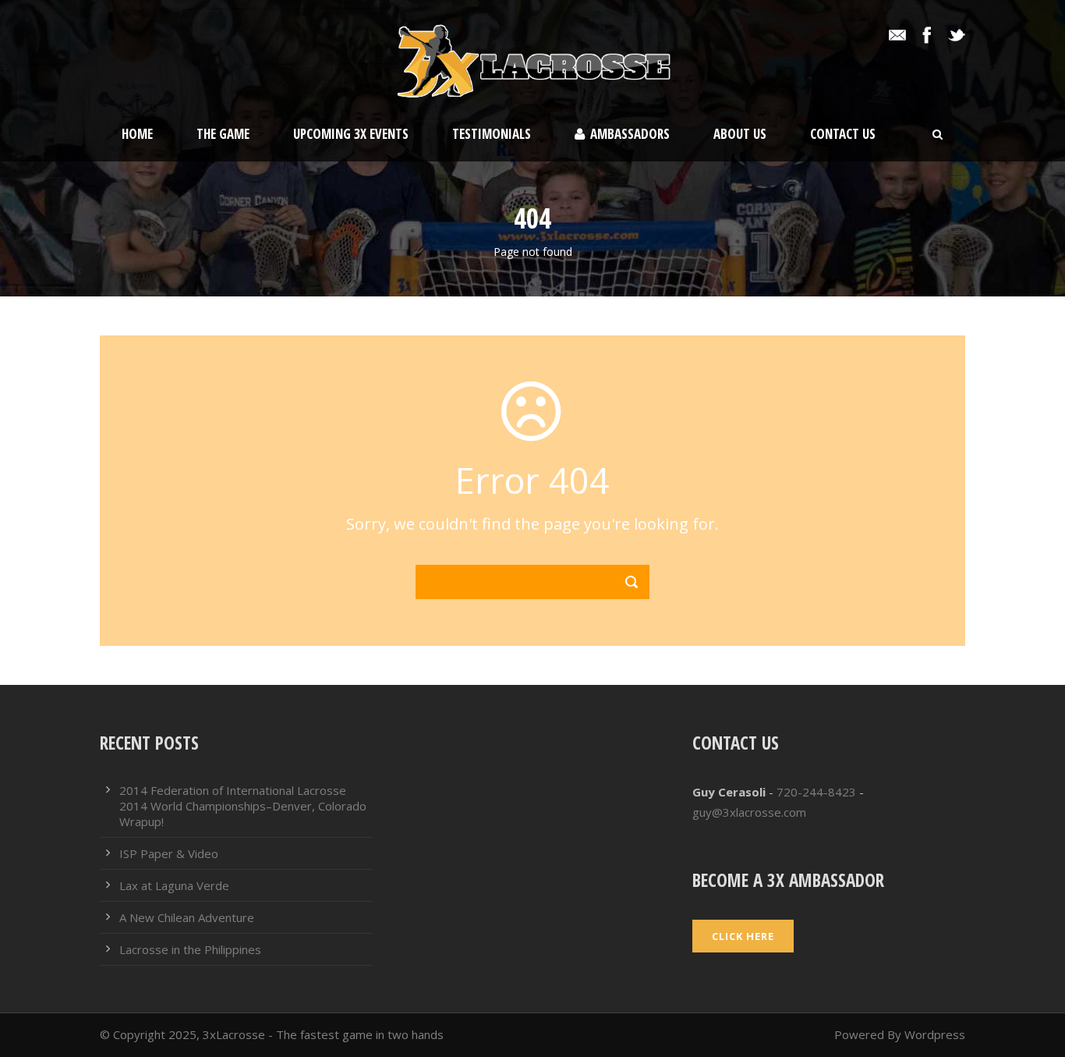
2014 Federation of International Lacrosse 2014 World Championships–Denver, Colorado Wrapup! (242, 805)
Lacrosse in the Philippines (190, 949)
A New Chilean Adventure (186, 917)
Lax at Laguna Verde (174, 885)
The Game (222, 134)
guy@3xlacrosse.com (749, 812)
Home (137, 134)
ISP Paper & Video (168, 853)
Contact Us (843, 134)
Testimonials (491, 134)
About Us (739, 134)
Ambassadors (630, 134)
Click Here (743, 936)
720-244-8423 (816, 792)
